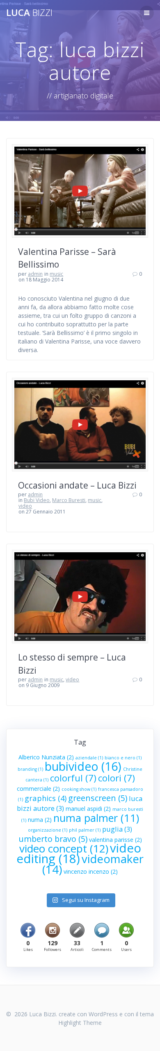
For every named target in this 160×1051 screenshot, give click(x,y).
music (56, 273)
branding (30, 769)
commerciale (38, 788)
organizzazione (47, 830)
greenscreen (97, 797)
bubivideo (83, 766)
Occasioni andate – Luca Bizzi (77, 485)
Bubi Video (37, 500)
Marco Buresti (68, 500)
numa (40, 819)
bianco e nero (123, 758)
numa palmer (96, 818)
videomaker (93, 864)
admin (35, 273)
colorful (73, 778)
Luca (29, 12)
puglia (117, 829)
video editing (78, 853)
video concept (63, 848)
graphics (45, 798)
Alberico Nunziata (46, 757)
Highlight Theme (80, 1022)
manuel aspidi (88, 808)
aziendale (89, 758)
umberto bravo (52, 838)
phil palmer (85, 830)
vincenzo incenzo (91, 871)
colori (116, 778)
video (25, 505)
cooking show (79, 789)
